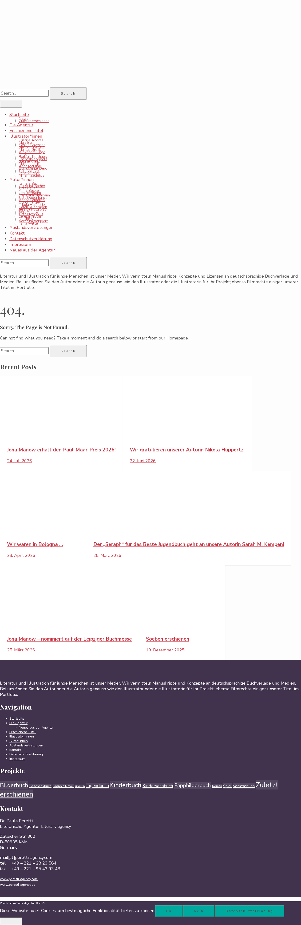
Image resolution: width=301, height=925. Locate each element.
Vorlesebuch (244, 786)
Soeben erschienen (167, 639)
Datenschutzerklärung (30, 239)
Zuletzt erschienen (34, 121)
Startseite (19, 114)
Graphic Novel (63, 786)
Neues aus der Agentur (32, 250)
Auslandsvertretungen (31, 227)
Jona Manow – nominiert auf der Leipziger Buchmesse (69, 639)
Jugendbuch (97, 786)
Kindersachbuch (158, 786)
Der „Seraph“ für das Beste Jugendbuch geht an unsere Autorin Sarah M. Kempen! (188, 544)
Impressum (20, 244)
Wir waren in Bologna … (35, 544)
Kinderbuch (125, 785)
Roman (217, 786)
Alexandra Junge (32, 152)
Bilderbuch (14, 785)
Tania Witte (28, 223)
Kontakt (17, 233)
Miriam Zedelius (31, 175)
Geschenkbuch (40, 786)
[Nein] (11, 921)
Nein (199, 911)
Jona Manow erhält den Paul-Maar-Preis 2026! (61, 450)
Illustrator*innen (25, 136)
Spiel (227, 786)
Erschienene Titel (26, 130)
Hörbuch (80, 786)
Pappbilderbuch (192, 785)
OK (169, 911)
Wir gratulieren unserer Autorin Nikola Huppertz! (187, 450)
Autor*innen (21, 179)
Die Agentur (21, 125)
